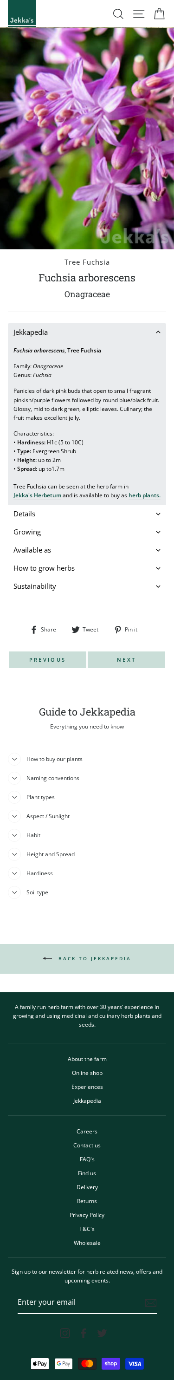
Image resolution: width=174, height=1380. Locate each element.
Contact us (87, 1145)
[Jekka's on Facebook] (83, 1333)
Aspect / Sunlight (48, 816)
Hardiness (39, 873)
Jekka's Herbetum (37, 495)
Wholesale (87, 1242)
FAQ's (87, 1159)
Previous (47, 659)
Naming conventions (52, 777)
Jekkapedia (87, 1100)
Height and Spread (50, 854)
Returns (87, 1200)
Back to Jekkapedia (93, 958)
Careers (87, 1131)
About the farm (87, 1058)
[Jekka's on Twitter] (102, 1333)
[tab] (87, 332)
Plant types (40, 797)
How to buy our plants (54, 758)
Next (126, 659)
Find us (87, 1173)
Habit (33, 835)
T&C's (87, 1228)
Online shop (87, 1072)
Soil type (37, 892)
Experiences (87, 1086)
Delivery (87, 1187)
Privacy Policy (87, 1214)
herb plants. (145, 495)
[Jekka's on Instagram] (65, 1333)
